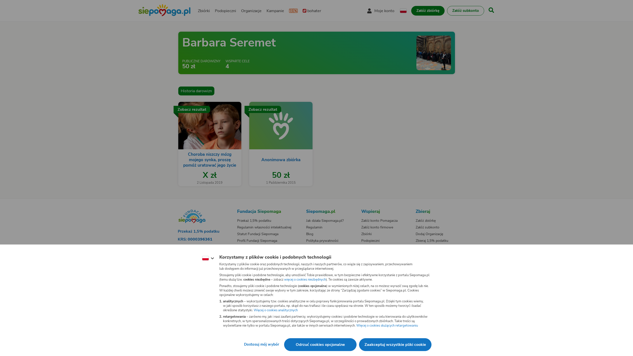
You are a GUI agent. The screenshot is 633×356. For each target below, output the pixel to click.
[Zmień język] (208, 258)
